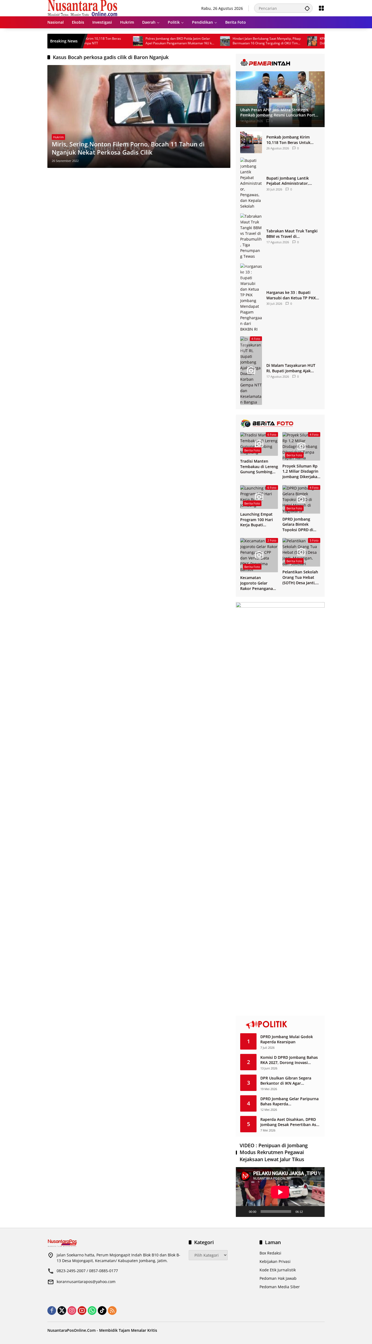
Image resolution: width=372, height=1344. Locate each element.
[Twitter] (61, 1310)
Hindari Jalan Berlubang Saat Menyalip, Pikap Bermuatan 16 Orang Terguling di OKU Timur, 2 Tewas (241, 41)
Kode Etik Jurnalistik (278, 1269)
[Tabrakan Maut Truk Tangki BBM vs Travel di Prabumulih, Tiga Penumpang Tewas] (251, 236)
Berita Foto (252, 450)
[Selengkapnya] (280, 62)
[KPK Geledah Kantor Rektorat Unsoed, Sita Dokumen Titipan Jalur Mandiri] (286, 41)
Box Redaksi (270, 1253)
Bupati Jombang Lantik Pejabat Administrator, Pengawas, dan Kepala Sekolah (287, 181)
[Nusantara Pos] (82, 7)
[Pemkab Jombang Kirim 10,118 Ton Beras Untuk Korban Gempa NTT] (251, 142)
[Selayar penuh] (317, 1211)
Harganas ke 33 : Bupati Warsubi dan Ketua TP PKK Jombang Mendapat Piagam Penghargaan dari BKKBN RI (292, 295)
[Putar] (243, 1211)
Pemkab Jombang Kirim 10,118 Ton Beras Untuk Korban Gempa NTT (288, 139)
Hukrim (58, 137)
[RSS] (112, 1310)
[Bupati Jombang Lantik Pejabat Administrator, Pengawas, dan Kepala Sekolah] (251, 183)
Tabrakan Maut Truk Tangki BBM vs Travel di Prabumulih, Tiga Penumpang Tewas (292, 233)
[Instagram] (72, 1310)
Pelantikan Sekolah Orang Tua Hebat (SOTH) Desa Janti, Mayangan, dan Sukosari (300, 577)
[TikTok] (102, 1310)
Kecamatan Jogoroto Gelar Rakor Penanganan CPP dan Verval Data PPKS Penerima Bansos (259, 583)
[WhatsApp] (92, 1310)
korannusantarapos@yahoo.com (86, 1281)
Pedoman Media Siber (280, 1286)
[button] (307, 8)
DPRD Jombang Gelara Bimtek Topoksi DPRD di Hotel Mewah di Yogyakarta (297, 524)
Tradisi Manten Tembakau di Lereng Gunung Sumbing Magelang (259, 467)
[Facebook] (51, 1310)
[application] (280, 1192)
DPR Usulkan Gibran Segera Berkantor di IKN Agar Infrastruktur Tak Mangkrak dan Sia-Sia (290, 1080)
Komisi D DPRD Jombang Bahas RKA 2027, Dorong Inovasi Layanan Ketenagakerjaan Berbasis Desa (289, 1060)
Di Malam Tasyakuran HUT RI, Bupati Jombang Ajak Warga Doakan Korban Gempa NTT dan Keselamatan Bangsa (290, 368)
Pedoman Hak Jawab (278, 1278)
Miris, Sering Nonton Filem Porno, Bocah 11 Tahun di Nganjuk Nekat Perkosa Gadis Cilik (128, 148)
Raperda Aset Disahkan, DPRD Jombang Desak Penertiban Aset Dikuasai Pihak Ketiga (290, 1122)
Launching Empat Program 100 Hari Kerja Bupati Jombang (256, 520)
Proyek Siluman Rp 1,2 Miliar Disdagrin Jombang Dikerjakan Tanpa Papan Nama (301, 471)
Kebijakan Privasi (275, 1261)
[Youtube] (82, 1310)
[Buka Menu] (321, 8)
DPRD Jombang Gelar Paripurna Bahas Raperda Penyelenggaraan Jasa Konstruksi (289, 1101)
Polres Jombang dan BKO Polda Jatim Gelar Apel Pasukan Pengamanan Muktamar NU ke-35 (154, 41)
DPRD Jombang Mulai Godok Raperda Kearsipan (286, 1039)
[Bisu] (309, 1211)
